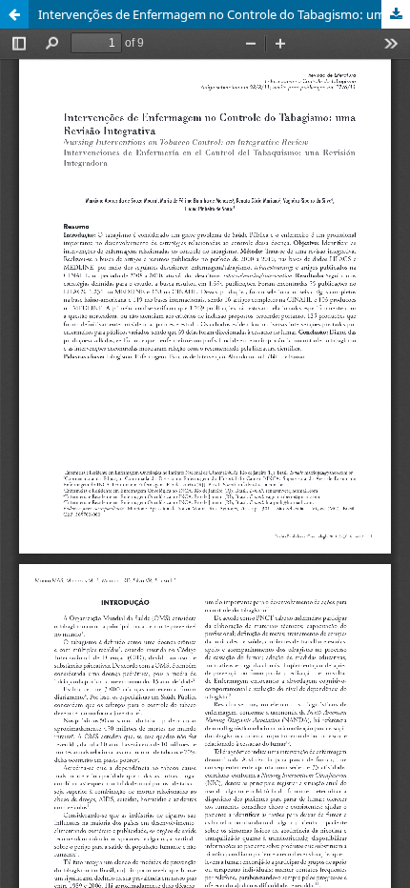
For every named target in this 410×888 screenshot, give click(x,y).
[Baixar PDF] (395, 14)
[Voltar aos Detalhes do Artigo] (14, 14)
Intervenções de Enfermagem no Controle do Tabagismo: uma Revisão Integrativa (224, 14)
